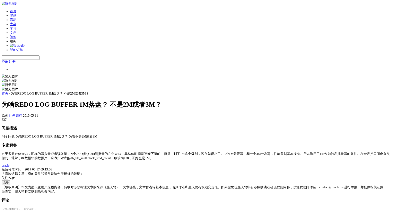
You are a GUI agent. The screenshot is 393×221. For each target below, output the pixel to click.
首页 (13, 11)
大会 (13, 24)
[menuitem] (200, 11)
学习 (13, 28)
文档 (13, 32)
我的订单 (16, 50)
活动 (13, 19)
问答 (13, 37)
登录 (5, 61)
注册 (12, 61)
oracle (5, 165)
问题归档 (15, 115)
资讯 (13, 15)
